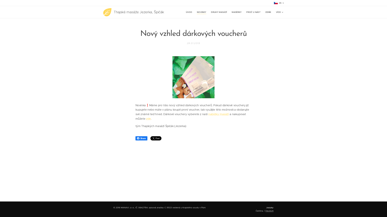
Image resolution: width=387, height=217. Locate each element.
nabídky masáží (218, 114)
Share (143, 138)
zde (148, 118)
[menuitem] (190, 12)
